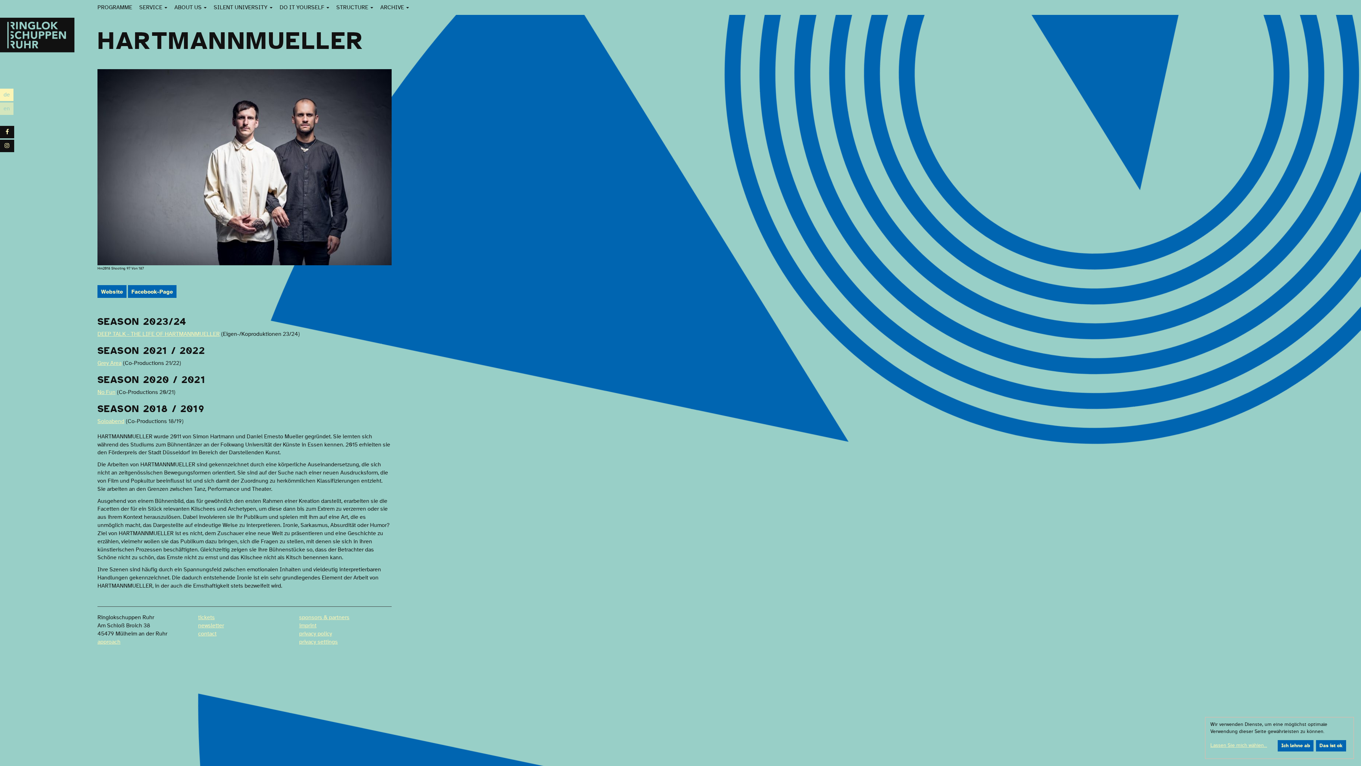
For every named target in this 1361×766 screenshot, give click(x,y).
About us (188, 7)
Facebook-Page (152, 292)
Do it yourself (303, 7)
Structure (353, 7)
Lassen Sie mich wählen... (1238, 745)
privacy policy (315, 634)
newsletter (211, 625)
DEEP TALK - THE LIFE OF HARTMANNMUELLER (158, 334)
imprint (308, 625)
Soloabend (110, 421)
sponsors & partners (324, 617)
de (8, 95)
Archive (392, 7)
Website (112, 292)
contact (207, 634)
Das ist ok (1331, 745)
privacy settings (318, 642)
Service (151, 7)
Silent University (241, 7)
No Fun (106, 392)
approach (109, 642)
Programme (114, 7)
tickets (206, 617)
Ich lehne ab (1295, 745)
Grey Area (109, 363)
